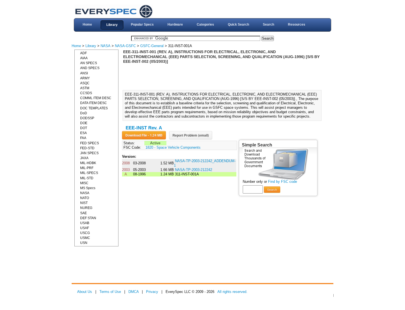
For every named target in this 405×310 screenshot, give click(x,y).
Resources (296, 24)
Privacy (152, 292)
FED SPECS (89, 143)
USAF (84, 228)
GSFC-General (152, 46)
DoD (83, 113)
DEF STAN (88, 218)
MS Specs (87, 188)
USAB (84, 223)
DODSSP (87, 118)
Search (268, 24)
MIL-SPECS (89, 173)
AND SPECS (89, 68)
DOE (83, 123)
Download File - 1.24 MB (144, 135)
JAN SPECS (89, 153)
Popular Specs (142, 24)
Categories (205, 24)
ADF (83, 53)
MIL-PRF (86, 168)
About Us (84, 292)
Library (112, 25)
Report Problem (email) (190, 135)
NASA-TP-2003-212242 (193, 170)
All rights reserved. (232, 292)
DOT (83, 128)
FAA (83, 138)
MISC (84, 183)
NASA (105, 46)
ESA (83, 133)
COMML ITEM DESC (95, 98)
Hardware (175, 24)
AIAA (84, 58)
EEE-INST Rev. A (144, 127)
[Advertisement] (223, 76)
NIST (84, 203)
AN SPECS (88, 63)
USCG (85, 233)
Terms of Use (110, 292)
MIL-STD (86, 178)
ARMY (85, 78)
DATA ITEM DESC (93, 103)
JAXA (84, 158)
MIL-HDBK (88, 163)
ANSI (84, 73)
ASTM (84, 88)
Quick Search (238, 24)
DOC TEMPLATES (94, 108)
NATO (84, 198)
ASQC (85, 83)
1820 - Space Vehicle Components (173, 147)
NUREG (86, 208)
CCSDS (86, 93)
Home (87, 24)
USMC (85, 238)
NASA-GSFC (125, 46)
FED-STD (87, 148)
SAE (83, 213)
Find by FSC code (282, 182)
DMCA (133, 292)
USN (83, 243)
